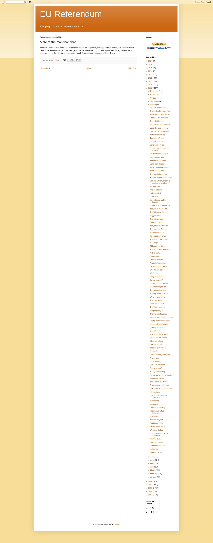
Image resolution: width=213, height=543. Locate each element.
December (154, 91)
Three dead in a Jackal (159, 382)
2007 (150, 485)
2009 (150, 88)
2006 (150, 488)
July (152, 457)
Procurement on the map (159, 385)
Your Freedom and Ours (99, 53)
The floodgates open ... (159, 290)
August (153, 105)
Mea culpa (154, 243)
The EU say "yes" (156, 219)
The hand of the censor (159, 239)
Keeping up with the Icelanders (158, 412)
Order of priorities (157, 260)
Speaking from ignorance (160, 205)
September (154, 101)
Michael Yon (155, 186)
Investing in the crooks (159, 334)
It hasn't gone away (157, 427)
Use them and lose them (159, 131)
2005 (150, 492)
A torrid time (154, 358)
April (152, 467)
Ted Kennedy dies (157, 171)
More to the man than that (160, 167)
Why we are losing (157, 270)
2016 (150, 64)
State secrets (155, 361)
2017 (150, 61)
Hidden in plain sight (158, 161)
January (153, 477)
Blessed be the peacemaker (161, 178)
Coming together (156, 222)
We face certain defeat (159, 108)
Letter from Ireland (157, 164)
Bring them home (156, 277)
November (154, 94)
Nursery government (158, 348)
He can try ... (155, 392)
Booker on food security (159, 283)
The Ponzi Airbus (156, 300)
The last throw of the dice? (160, 250)
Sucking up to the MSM (159, 294)
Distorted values (156, 341)
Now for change (156, 439)
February (154, 474)
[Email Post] (64, 60)
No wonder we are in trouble (161, 375)
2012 (150, 78)
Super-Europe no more (159, 128)
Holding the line (156, 452)
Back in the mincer (157, 233)
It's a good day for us (158, 236)
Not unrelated (155, 193)
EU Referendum (71, 14)
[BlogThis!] (71, 60)
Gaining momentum (157, 328)
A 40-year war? (156, 368)
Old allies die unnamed (159, 118)
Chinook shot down (157, 246)
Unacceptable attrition (158, 267)
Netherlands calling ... (158, 135)
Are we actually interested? (160, 355)
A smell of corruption (158, 263)
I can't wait (154, 197)
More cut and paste (157, 157)
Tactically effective (157, 138)
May (152, 464)
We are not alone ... (157, 297)
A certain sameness (157, 446)
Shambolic (154, 416)
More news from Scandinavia (161, 317)
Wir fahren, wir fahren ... (159, 338)
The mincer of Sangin (158, 314)
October (153, 98)
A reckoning (154, 401)
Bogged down (155, 216)
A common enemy (157, 378)
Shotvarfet (154, 351)
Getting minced (156, 345)
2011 (150, 81)
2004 (150, 495)
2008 (150, 481)
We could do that (156, 430)
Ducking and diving (157, 408)
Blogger (117, 524)
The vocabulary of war (158, 174)
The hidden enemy (157, 307)
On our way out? (156, 280)
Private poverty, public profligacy (158, 396)
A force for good (156, 190)
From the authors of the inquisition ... (159, 434)
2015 (150, 68)
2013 (150, 75)
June (152, 460)
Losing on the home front (160, 321)
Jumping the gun (156, 311)
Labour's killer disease (159, 324)
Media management (158, 287)
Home (89, 68)
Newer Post (45, 68)
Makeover (154, 449)
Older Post (132, 68)
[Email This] (69, 60)
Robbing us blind (156, 423)
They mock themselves (159, 226)
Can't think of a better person (161, 389)
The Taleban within (157, 212)
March (153, 470)
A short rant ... (155, 253)
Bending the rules (157, 145)
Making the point (156, 404)
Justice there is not (157, 365)
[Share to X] (74, 60)
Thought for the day (157, 372)
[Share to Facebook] (77, 60)
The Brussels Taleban (158, 229)
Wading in (154, 273)
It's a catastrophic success (160, 125)
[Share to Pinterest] (80, 60)
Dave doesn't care (157, 304)
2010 (150, 85)
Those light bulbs (156, 121)
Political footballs (156, 142)
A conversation (156, 256)
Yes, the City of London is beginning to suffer (160, 182)
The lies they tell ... (157, 420)
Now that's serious (157, 442)
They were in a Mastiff (158, 209)
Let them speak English (159, 154)
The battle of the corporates (160, 111)
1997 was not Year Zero (159, 114)
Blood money (155, 331)
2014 (150, 71)
